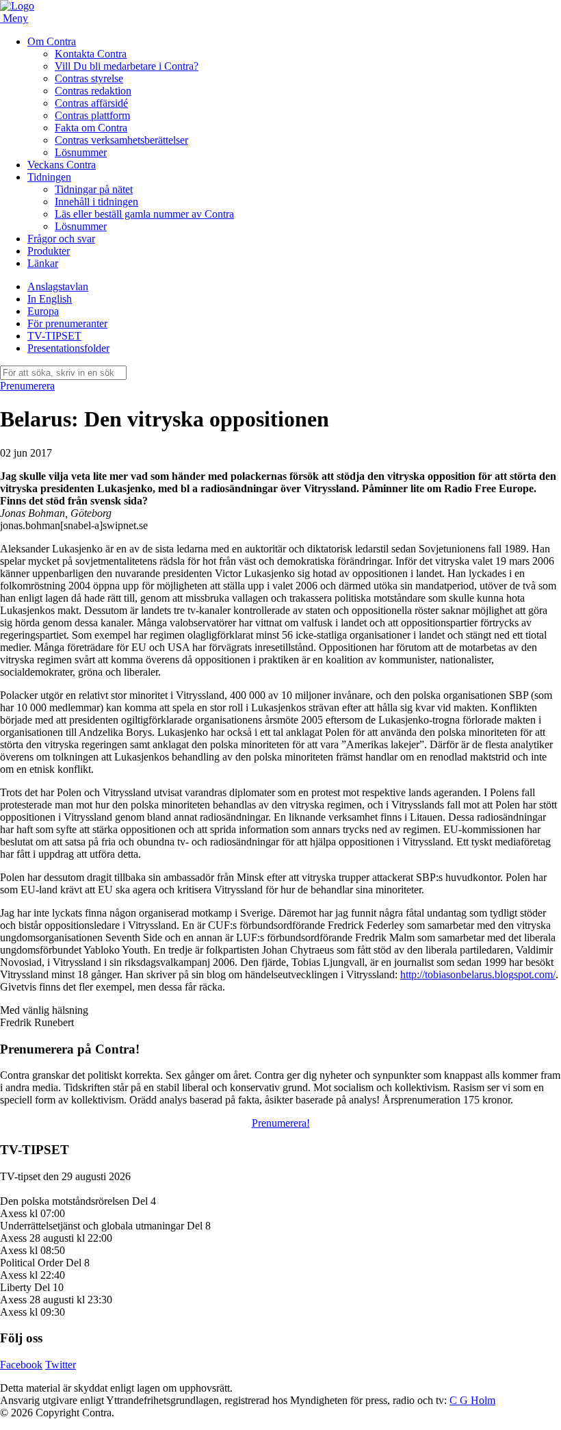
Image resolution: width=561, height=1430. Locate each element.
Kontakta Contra (91, 54)
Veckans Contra (61, 164)
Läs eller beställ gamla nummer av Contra (144, 214)
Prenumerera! (281, 1123)
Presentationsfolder (68, 348)
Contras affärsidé (91, 103)
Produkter (48, 251)
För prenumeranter (67, 323)
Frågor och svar (61, 238)
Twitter (60, 1364)
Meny (15, 18)
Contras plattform (92, 115)
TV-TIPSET (54, 336)
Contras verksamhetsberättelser (121, 140)
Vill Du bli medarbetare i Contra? (126, 66)
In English (49, 299)
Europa (43, 311)
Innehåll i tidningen (96, 201)
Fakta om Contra (91, 127)
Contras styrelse (89, 78)
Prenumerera (27, 386)
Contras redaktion (93, 91)
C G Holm (472, 1400)
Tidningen (49, 177)
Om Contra (51, 41)
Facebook (21, 1364)
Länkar (42, 263)
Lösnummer (81, 152)
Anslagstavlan (57, 286)
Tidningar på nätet (94, 189)
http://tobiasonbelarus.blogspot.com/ (478, 974)
